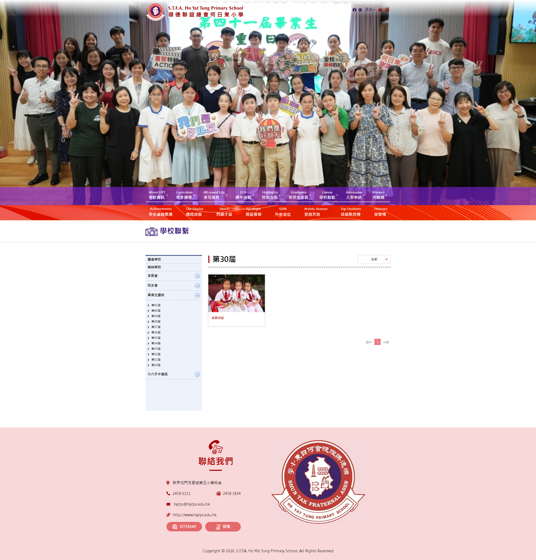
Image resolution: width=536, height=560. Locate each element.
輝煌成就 (194, 212)
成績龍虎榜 (351, 212)
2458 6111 (182, 493)
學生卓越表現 (161, 212)
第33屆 (156, 349)
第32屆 (156, 354)
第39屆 (156, 316)
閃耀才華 (224, 212)
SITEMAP (188, 526)
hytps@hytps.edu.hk (191, 504)
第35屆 (156, 338)
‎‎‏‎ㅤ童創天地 (315, 212)
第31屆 (156, 360)
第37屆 (156, 327)
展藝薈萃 (254, 212)
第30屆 (156, 365)
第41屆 (156, 305)
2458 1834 (232, 493)
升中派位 (283, 212)
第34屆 (156, 343)
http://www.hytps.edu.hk (194, 514)
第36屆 (156, 332)
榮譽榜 (380, 212)
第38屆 (156, 321)
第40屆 (156, 311)
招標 (226, 526)
